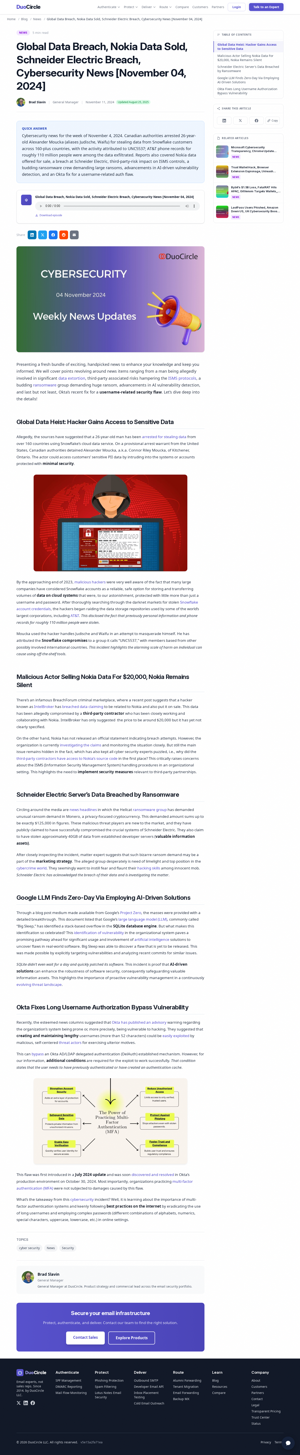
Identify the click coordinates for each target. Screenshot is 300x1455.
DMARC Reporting (69, 1386)
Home (11, 19)
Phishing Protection (109, 1380)
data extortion (71, 378)
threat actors (70, 1042)
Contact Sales (85, 1337)
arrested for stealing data (164, 436)
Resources (219, 1386)
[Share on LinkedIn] (32, 234)
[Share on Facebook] (53, 234)
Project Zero (130, 912)
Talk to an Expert (266, 7)
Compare (182, 7)
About (255, 1380)
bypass (38, 1053)
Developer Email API (149, 1386)
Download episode (51, 215)
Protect (129, 7)
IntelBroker (44, 706)
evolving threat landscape (39, 984)
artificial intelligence (151, 939)
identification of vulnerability (99, 932)
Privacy (266, 1442)
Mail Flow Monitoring (71, 1393)
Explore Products (132, 1337)
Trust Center (260, 1417)
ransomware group (150, 809)
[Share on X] (240, 121)
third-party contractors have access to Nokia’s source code (66, 758)
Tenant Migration (186, 1386)
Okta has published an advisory (139, 1022)
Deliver (147, 7)
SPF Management (68, 1380)
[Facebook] (33, 1403)
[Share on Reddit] (63, 234)
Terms (279, 1442)
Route (163, 7)
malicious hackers (90, 581)
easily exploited (176, 1035)
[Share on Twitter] (42, 234)
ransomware (44, 385)
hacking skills (148, 868)
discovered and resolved (153, 1174)
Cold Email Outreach (149, 1403)
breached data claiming (82, 706)
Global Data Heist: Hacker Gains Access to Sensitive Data (247, 46)
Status (256, 1423)
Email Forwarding (186, 1393)
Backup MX (181, 1399)
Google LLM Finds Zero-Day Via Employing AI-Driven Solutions (248, 80)
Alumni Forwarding (187, 1380)
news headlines (83, 809)
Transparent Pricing (266, 1411)
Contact (257, 1399)
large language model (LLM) (142, 919)
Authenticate (107, 7)
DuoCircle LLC (38, 1442)
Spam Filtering (105, 1386)
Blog (24, 19)
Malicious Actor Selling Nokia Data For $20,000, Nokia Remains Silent (245, 58)
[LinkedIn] (25, 1403)
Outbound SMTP (146, 1380)
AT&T (74, 615)
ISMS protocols (182, 378)
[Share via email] (74, 234)
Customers (200, 7)
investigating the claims (80, 744)
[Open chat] (288, 1443)
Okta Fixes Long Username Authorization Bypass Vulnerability (247, 91)
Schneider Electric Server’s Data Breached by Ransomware (248, 69)
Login (236, 7)
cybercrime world (31, 868)
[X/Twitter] (18, 1403)
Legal (255, 1405)
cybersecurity (82, 1199)
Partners (218, 7)
